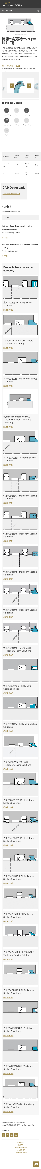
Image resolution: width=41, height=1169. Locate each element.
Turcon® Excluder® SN (11, 194)
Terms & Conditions (21, 1147)
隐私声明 (20, 1145)
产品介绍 (10, 66)
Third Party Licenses (21, 1152)
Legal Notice (20, 1142)
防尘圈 (18, 66)
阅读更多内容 (8, 310)
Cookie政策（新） (21, 1150)
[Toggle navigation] (37, 4)
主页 (3, 66)
